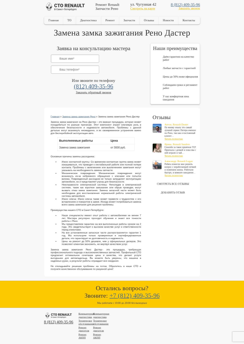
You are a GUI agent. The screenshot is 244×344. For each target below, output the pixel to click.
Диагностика (88, 20)
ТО (69, 20)
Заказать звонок (189, 8)
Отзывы (149, 20)
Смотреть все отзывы (173, 183)
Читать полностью (173, 139)
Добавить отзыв (173, 192)
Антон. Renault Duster (176, 124)
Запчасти (129, 20)
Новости (168, 20)
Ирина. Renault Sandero (177, 144)
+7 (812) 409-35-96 (135, 295)
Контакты (189, 20)
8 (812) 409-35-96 (185, 4)
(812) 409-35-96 (93, 86)
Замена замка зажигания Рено (78, 116)
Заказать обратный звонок (93, 92)
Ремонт (110, 20)
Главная (53, 20)
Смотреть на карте (142, 8)
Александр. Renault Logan (178, 161)
